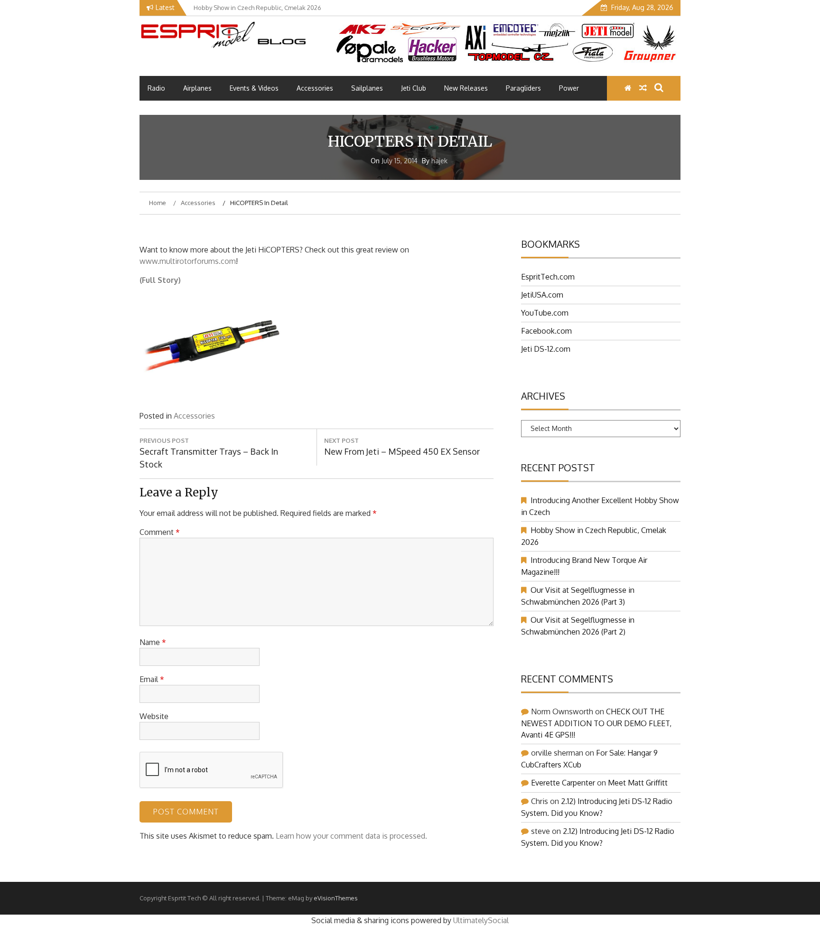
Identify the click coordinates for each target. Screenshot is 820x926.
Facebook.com (546, 331)
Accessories (315, 88)
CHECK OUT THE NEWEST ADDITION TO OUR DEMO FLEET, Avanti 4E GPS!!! (596, 723)
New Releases (466, 88)
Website (154, 716)
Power (569, 88)
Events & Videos (254, 88)
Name (153, 642)
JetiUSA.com (542, 294)
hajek (439, 161)
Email (152, 679)
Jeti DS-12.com (545, 349)
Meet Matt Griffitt (638, 782)
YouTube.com (544, 313)
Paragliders (523, 88)
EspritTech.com (548, 276)
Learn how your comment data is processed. (351, 836)
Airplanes (197, 88)
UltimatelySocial (481, 920)
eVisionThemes (336, 898)
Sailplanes (367, 88)
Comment (160, 532)
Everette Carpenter (563, 782)
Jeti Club (413, 88)
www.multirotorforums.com (188, 261)
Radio (156, 88)
